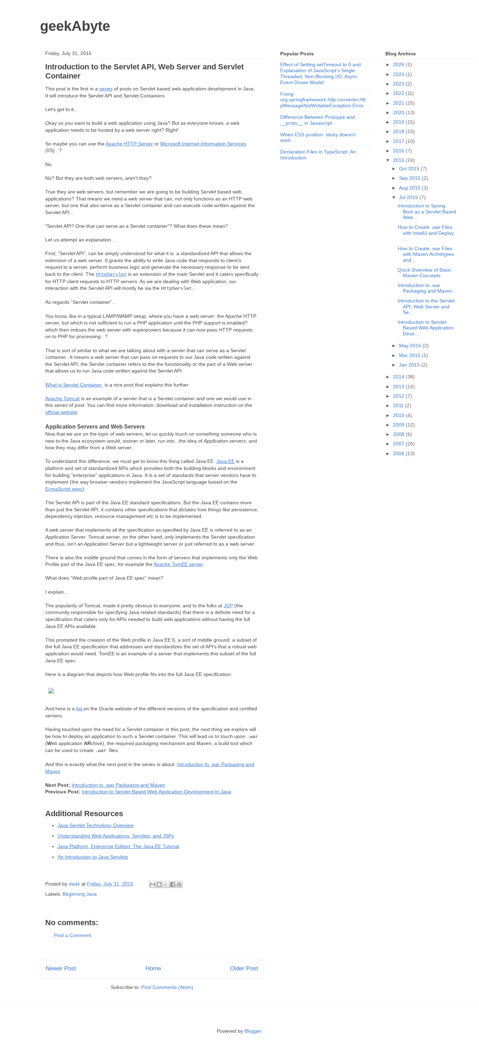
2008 (399, 434)
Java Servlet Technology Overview (96, 825)
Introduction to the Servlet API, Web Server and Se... (426, 306)
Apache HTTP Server (129, 143)
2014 (399, 377)
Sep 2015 (410, 178)
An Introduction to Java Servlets (93, 857)
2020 (399, 112)
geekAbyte (75, 26)
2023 (399, 84)
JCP (228, 605)
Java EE (225, 461)
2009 (399, 425)
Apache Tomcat (62, 398)
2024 (399, 74)
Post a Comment (72, 935)
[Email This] (152, 884)
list (79, 708)
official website (61, 412)
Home (153, 968)
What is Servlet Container (74, 385)
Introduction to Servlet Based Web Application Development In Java (156, 791)
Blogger (252, 1031)
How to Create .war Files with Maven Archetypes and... (426, 254)
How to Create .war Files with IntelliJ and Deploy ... (426, 233)
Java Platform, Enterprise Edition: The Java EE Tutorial (118, 846)
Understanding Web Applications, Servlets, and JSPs (116, 836)
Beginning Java (80, 894)
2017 (399, 141)
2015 (399, 160)
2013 (399, 386)
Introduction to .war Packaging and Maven (118, 785)
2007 (399, 443)
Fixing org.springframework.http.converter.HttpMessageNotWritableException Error (323, 100)
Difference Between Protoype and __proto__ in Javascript (317, 120)
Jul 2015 (409, 197)
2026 (399, 64)
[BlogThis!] (159, 884)
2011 (399, 405)
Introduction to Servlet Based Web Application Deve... (426, 328)
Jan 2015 (410, 365)
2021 (399, 103)
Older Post (244, 968)
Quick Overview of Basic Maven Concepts (424, 273)
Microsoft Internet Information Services (203, 143)
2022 (399, 93)
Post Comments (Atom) (167, 987)
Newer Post (61, 968)
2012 (399, 396)
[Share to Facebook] (172, 884)
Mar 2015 (410, 355)
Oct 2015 (410, 168)
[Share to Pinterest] (179, 884)
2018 (399, 131)
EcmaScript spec (63, 489)
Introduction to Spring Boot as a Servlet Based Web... (427, 211)
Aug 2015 (410, 188)
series (106, 88)
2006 (399, 453)
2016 (399, 150)
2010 (399, 415)
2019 (399, 122)
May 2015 (411, 345)
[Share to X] (165, 884)
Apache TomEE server (178, 564)
